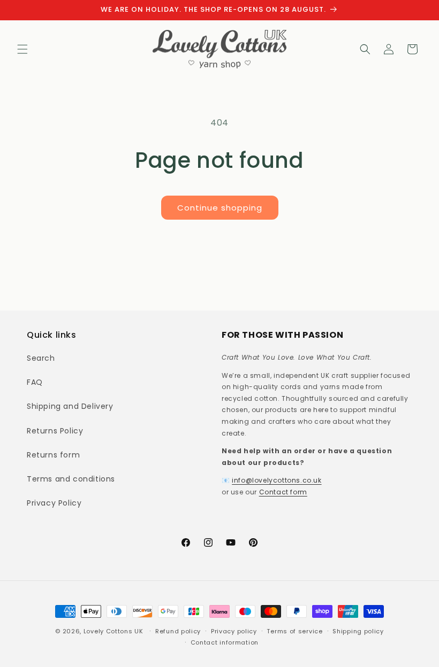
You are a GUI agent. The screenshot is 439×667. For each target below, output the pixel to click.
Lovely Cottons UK (113, 631)
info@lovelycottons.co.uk (276, 480)
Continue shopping (219, 207)
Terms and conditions (71, 479)
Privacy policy (234, 631)
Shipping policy (358, 631)
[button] (22, 49)
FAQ (35, 382)
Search (41, 358)
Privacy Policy (54, 503)
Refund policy (178, 631)
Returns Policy (55, 430)
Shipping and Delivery (70, 406)
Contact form (283, 492)
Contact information (225, 642)
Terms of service (294, 631)
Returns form (53, 454)
